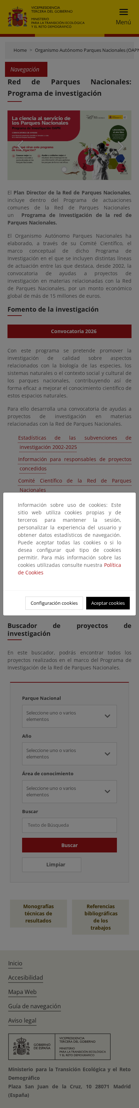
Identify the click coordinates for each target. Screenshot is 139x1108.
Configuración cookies (54, 603)
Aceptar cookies (108, 603)
